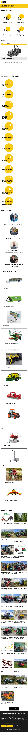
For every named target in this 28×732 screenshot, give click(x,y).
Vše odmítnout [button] (20, 726)
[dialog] (14, 721)
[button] (14, 723)
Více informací (14, 721)
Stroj (2, 43)
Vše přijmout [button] (7, 726)
